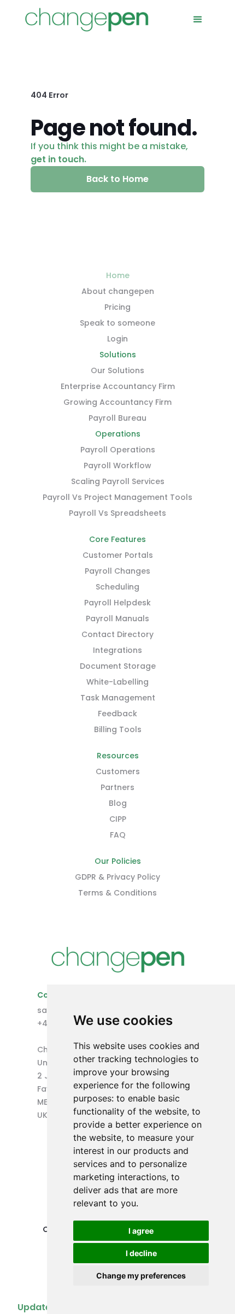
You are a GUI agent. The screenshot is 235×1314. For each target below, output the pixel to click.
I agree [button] (141, 1230)
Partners (117, 787)
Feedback (117, 713)
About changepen (117, 291)
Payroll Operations (117, 449)
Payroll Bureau (117, 418)
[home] (86, 19)
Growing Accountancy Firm (117, 402)
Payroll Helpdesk (117, 602)
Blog (118, 803)
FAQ (118, 834)
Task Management (117, 697)
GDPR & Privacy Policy (117, 876)
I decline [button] (141, 1253)
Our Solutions (117, 370)
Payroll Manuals (117, 618)
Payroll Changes (117, 570)
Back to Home (117, 179)
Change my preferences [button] (141, 1275)
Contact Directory (117, 634)
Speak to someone (117, 322)
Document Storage (118, 666)
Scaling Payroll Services (117, 481)
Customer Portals (118, 555)
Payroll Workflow (117, 465)
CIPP (117, 819)
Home (118, 275)
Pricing (117, 307)
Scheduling (117, 586)
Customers (118, 771)
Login (117, 338)
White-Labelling (117, 681)
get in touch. (58, 159)
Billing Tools (118, 729)
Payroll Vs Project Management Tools (117, 497)
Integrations (117, 650)
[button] (198, 20)
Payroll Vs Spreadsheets (117, 513)
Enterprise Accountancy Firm (118, 386)
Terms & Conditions (117, 892)
